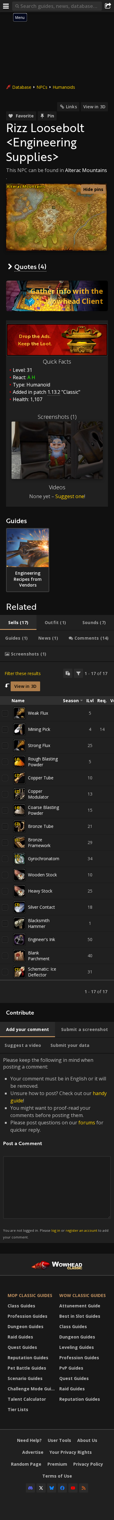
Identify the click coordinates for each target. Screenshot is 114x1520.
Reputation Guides (28, 1357)
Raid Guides (20, 1337)
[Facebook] (62, 1488)
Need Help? (29, 1440)
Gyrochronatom (43, 858)
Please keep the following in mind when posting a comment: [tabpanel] (56, 1148)
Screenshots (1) (57, 416)
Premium (57, 1464)
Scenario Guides (25, 1378)
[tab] (18, 622)
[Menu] (6, 6)
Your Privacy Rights (71, 1452)
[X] (41, 1488)
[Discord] (30, 1488)
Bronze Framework (39, 842)
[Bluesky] (51, 1488)
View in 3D (94, 107)
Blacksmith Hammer (39, 923)
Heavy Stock (40, 891)
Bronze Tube (41, 826)
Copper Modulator (38, 794)
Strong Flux (39, 745)
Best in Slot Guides (79, 1316)
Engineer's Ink (41, 939)
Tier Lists (18, 1409)
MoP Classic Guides (30, 1295)
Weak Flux (38, 713)
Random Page (26, 1464)
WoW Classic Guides (82, 1295)
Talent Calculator (27, 1399)
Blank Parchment (39, 955)
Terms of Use (57, 1476)
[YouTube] (73, 1488)
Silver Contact (41, 907)
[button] (53, 207)
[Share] (108, 6)
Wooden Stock (42, 875)
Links (71, 107)
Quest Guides (22, 1347)
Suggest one (69, 496)
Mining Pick (39, 729)
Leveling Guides (76, 1347)
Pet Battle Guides (27, 1368)
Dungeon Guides (25, 1326)
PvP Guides (71, 1368)
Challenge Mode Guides (32, 1389)
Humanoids (64, 87)
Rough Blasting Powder (43, 761)
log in (55, 1230)
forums (86, 1122)
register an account (81, 1230)
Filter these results (23, 673)
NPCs (41, 87)
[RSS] (83, 1488)
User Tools (59, 1440)
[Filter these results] (78, 673)
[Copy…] (67, 673)
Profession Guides (27, 1316)
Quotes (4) (30, 266)
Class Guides (21, 1306)
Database (21, 87)
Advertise (32, 1452)
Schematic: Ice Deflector (42, 972)
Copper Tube (41, 778)
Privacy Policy (88, 1464)
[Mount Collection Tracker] (57, 296)
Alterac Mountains (86, 170)
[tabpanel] (57, 832)
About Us (87, 1440)
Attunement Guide (79, 1306)
